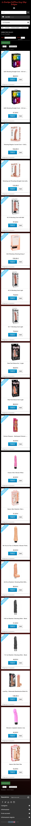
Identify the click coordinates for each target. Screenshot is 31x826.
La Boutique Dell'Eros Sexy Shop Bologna (14, 3)
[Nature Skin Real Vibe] (15, 753)
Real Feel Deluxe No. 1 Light (15, 363)
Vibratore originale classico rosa (15, 728)
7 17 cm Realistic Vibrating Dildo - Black (15, 655)
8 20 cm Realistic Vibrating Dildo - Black (15, 618)
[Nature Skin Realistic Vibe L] (15, 498)
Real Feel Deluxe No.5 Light (15, 399)
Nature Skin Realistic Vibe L (15, 509)
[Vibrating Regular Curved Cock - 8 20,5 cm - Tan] (15, 133)
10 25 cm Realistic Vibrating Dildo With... (15, 582)
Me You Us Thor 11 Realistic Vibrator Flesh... (15, 545)
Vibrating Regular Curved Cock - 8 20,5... (15, 144)
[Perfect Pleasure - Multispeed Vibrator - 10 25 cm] (15, 425)
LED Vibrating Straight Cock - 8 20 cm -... (15, 71)
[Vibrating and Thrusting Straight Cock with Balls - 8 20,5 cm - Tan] (15, 170)
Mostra (18, 37)
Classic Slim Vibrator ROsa (15, 472)
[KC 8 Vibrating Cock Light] (15, 279)
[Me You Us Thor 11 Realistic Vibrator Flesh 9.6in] (15, 534)
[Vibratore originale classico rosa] (15, 716)
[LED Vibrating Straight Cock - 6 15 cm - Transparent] (15, 97)
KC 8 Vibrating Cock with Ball (15, 217)
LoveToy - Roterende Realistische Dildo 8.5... (15, 691)
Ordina (2, 37)
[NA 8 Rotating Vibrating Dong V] (15, 243)
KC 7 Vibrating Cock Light (15, 327)
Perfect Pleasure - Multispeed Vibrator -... (15, 436)
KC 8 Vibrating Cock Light (15, 290)
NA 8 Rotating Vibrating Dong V (15, 254)
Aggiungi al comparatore (8, 84)
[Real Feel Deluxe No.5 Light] (15, 388)
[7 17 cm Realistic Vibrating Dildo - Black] (15, 644)
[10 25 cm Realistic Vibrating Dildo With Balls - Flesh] (15, 571)
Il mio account (5, 813)
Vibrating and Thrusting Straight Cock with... (15, 181)
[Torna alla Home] (2, 28)
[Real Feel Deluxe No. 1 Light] (15, 352)
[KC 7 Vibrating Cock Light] (15, 315)
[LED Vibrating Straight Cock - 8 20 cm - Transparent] (15, 60)
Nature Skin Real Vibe (15, 764)
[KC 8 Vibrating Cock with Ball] (15, 206)
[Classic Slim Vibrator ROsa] (15, 461)
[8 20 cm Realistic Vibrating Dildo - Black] (15, 607)
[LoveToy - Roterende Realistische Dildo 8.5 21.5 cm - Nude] (15, 680)
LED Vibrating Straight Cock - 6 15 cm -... (15, 108)
